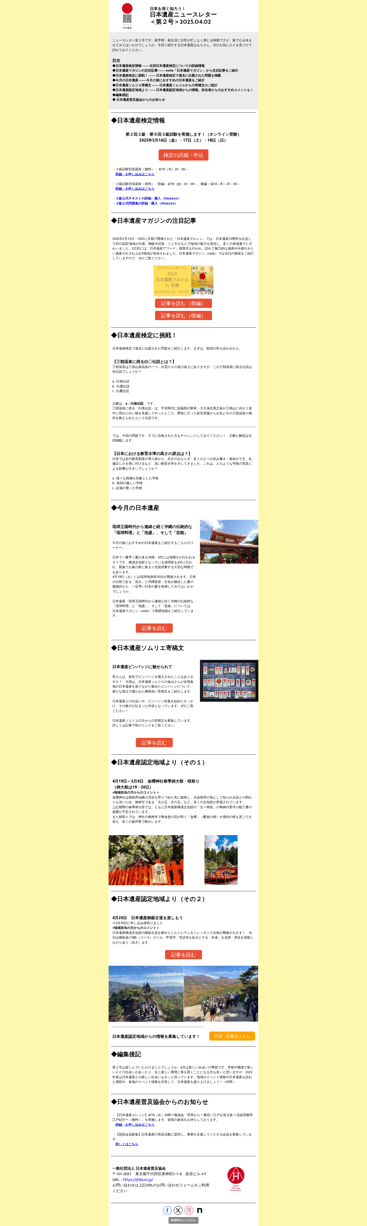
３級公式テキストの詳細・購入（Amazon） (148, 198)
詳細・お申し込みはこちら (135, 174)
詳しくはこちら (127, 1144)
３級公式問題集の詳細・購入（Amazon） (147, 203)
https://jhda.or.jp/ (138, 1179)
